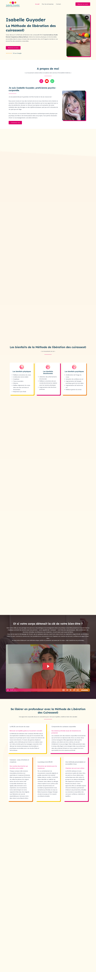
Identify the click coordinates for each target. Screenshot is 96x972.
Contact (58, 4)
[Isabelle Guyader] (13, 4)
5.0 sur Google (17, 53)
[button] (82, 4)
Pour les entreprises (47, 4)
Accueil (37, 4)
